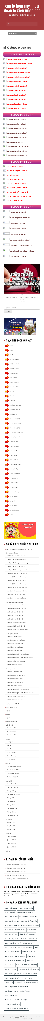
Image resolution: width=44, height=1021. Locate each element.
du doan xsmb (27, 943)
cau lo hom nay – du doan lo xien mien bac (22, 8)
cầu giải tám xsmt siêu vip (15, 647)
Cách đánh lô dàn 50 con (28, 939)
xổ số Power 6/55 (14, 387)
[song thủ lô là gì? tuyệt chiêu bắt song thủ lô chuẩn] (22, 278)
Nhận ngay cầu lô (11, 707)
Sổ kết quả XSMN (14, 368)
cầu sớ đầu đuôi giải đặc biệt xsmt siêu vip (20, 658)
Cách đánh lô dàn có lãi (13, 943)
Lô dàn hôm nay (27, 978)
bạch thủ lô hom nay (12, 921)
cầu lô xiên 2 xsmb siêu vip (15, 612)
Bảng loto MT (11, 822)
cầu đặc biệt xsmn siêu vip (15, 679)
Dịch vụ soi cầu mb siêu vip (14, 602)
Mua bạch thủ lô (32, 982)
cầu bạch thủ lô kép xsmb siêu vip (17, 563)
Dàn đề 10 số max (10, 969)
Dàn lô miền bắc (21, 965)
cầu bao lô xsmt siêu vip (14, 636)
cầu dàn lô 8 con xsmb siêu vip (16, 605)
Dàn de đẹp (29, 960)
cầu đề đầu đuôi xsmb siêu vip (16, 608)
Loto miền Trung (14, 492)
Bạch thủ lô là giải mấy (29, 921)
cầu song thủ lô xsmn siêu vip (16, 696)
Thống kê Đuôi (14, 460)
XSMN (11, 350)
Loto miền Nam (14, 487)
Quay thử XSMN (14, 501)
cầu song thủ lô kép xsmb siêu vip (17, 629)
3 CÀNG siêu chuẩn (11, 908)
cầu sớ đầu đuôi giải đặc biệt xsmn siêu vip (20, 693)
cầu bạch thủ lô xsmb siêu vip (16, 566)
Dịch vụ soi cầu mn (12, 669)
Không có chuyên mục (12, 978)
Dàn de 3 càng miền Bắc (13, 952)
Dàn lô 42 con (9, 965)
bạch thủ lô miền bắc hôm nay (28, 925)
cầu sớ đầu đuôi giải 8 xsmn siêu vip (18, 689)
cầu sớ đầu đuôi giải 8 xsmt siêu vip (18, 654)
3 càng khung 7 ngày (26, 908)
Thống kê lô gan (14, 441)
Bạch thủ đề (31, 930)
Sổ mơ (11, 514)
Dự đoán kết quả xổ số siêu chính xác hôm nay (21, 974)
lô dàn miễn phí (20, 982)
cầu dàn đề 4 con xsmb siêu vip (16, 577)
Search (8, 312)
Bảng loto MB (11, 829)
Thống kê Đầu (13, 455)
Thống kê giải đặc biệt (12, 1004)
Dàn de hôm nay (20, 956)
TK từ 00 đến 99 (14, 478)
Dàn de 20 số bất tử (28, 952)
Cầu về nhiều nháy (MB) (16, 432)
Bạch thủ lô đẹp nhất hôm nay (15, 930)
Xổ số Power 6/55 (12, 752)
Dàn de (36, 947)
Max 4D (12, 396)
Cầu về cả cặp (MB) (15, 428)
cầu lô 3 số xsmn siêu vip (14, 686)
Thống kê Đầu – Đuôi (15, 464)
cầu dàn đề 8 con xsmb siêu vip (16, 584)
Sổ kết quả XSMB (14, 364)
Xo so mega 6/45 (14, 382)
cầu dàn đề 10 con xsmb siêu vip (17, 587)
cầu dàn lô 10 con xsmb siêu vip (17, 591)
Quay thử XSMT (14, 505)
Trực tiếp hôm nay (11, 721)
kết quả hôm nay (14, 359)
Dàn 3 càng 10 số (10, 947)
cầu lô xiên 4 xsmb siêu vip (15, 619)
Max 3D (12, 391)
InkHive (17, 1017)
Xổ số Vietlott (11, 759)
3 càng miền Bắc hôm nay (25, 912)
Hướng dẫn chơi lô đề (12, 704)
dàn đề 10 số (32, 965)
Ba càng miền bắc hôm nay (28, 917)
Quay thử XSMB (14, 496)
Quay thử (9, 834)
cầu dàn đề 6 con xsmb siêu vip (16, 580)
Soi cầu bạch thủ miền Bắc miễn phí (17, 987)
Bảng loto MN (11, 826)
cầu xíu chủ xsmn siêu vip (15, 700)
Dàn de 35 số (9, 956)
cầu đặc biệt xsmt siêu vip (15, 643)
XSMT (11, 355)
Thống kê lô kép (14, 451)
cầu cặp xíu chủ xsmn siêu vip (16, 675)
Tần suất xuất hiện (15, 473)
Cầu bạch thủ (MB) (15, 419)
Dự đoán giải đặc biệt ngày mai (28, 969)
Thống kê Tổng (14, 469)
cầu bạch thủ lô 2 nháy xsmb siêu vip (18, 570)
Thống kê (12, 400)
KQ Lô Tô (9, 820)
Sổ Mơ (8, 851)
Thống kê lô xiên (14, 446)
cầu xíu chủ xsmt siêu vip (14, 665)
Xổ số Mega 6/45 (12, 756)
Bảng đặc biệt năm (11, 934)
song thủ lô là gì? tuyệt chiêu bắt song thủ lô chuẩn (22, 299)
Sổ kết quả (9, 725)
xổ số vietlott (13, 377)
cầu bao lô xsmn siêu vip (14, 672)
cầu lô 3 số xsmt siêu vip (14, 651)
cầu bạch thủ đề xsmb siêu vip (16, 559)
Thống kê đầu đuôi (15, 437)
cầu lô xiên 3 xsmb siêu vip (15, 615)
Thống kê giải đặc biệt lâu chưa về (16, 1009)
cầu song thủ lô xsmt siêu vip (16, 661)
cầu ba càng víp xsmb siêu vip (16, 556)
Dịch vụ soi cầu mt (12, 634)
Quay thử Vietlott (14, 510)
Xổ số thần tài (13, 414)
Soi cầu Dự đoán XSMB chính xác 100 (17, 991)
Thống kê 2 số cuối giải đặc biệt (15, 1000)
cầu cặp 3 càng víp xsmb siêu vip (17, 573)
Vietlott (8, 739)
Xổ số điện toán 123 (15, 409)
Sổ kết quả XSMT (14, 373)
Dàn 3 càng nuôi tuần (25, 947)
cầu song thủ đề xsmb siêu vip (16, 622)
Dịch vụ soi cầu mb (12, 553)
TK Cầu (8, 763)
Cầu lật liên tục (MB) (15, 423)
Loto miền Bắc (14, 482)
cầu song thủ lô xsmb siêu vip (16, 626)
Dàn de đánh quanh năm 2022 (14, 960)
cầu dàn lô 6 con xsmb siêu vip (16, 598)
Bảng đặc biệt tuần (11, 939)
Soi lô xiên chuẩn (11, 995)
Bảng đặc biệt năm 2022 (27, 934)
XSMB (11, 345)
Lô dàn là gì (9, 982)
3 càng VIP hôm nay (11, 917)
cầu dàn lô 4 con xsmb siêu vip (16, 594)
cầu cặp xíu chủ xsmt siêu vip (16, 640)
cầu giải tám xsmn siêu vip (15, 682)
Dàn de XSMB (31, 956)
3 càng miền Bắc (10, 912)
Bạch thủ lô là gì (11, 925)
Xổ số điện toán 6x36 (15, 405)
